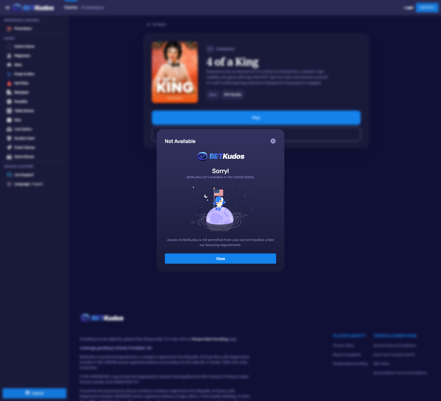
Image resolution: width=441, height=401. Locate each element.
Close (220, 259)
